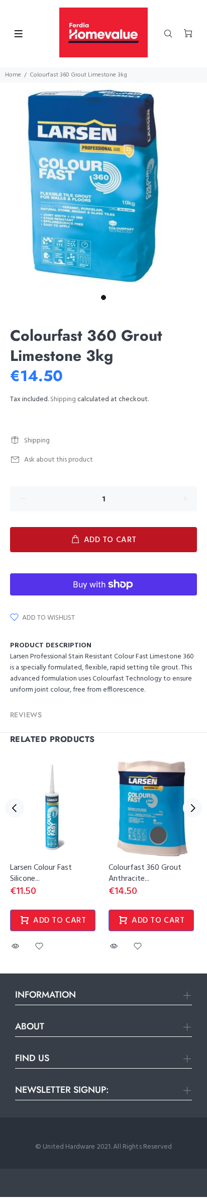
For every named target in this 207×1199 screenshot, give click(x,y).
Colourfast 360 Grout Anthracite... (145, 873)
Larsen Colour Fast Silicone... (41, 873)
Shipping (63, 399)
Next (192, 807)
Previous (14, 807)
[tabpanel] (103, 186)
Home (13, 75)
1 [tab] (103, 297)
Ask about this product (58, 460)
